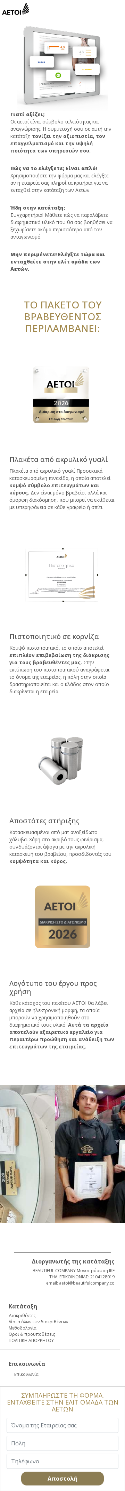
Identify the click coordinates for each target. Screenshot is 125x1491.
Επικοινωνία (26, 1374)
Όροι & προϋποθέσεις (32, 1334)
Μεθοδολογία (22, 1328)
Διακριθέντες (22, 1315)
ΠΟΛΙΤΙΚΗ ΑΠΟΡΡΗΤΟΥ (31, 1340)
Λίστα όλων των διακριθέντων (38, 1322)
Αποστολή (62, 1478)
